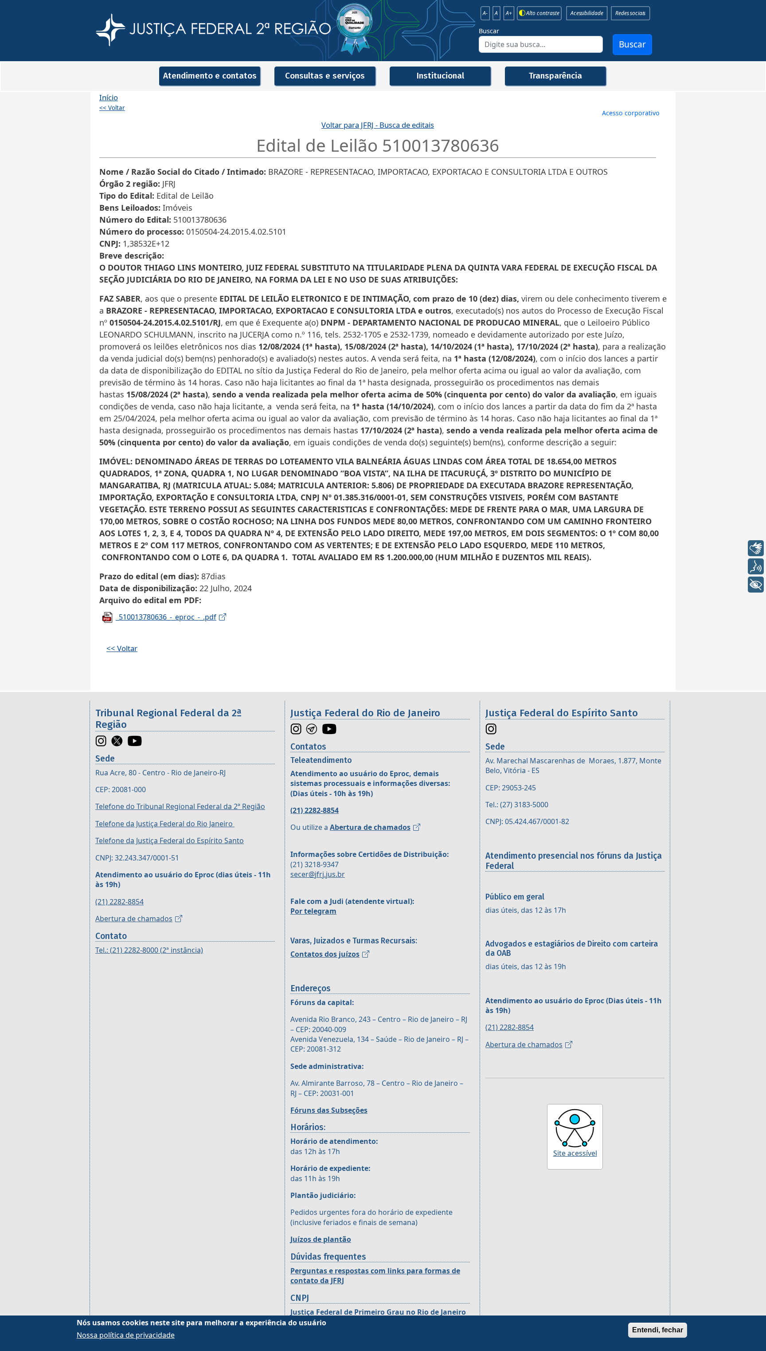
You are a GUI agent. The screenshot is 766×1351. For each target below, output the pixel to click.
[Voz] (756, 566)
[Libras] (756, 548)
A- (485, 13)
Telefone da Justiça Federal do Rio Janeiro (164, 824)
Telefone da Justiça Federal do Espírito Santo (169, 840)
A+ (509, 13)
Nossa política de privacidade (126, 1335)
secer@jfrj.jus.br (317, 874)
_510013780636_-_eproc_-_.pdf (166, 617)
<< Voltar (112, 108)
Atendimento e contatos (210, 76)
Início (108, 97)
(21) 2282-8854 (119, 902)
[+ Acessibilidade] (756, 585)
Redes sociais (630, 13)
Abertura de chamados (133, 918)
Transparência (555, 76)
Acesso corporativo (631, 113)
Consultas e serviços (325, 76)
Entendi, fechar (657, 1330)
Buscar (489, 31)
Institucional (440, 76)
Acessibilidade (587, 13)
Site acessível (575, 1153)
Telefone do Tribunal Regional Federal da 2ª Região (180, 806)
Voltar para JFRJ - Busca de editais (377, 125)
